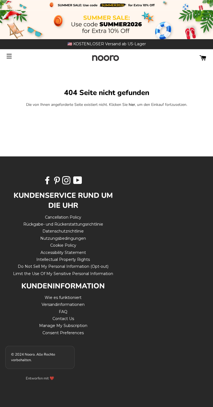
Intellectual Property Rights (63, 259)
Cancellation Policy (63, 217)
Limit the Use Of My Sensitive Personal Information (63, 273)
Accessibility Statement (63, 252)
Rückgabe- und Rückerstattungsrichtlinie (63, 224)
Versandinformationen (63, 304)
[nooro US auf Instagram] (67, 182)
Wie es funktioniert (63, 297)
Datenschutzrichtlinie (63, 231)
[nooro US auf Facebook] (48, 182)
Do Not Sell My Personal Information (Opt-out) (63, 266)
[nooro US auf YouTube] (77, 182)
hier (132, 104)
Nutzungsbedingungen (63, 238)
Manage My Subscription (63, 325)
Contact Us (63, 318)
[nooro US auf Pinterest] (57, 182)
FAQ (63, 311)
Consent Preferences (63, 332)
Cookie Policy (63, 245)
